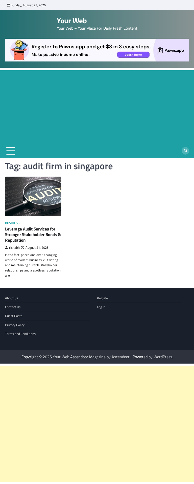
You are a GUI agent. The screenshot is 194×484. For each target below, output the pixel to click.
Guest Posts (13, 315)
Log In (101, 306)
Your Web (72, 20)
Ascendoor (121, 357)
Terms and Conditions (20, 333)
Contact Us (12, 306)
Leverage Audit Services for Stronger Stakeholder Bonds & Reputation (33, 235)
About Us (11, 298)
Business (12, 223)
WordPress (163, 357)
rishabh (14, 247)
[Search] (185, 151)
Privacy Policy (15, 324)
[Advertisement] (97, 105)
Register (103, 298)
